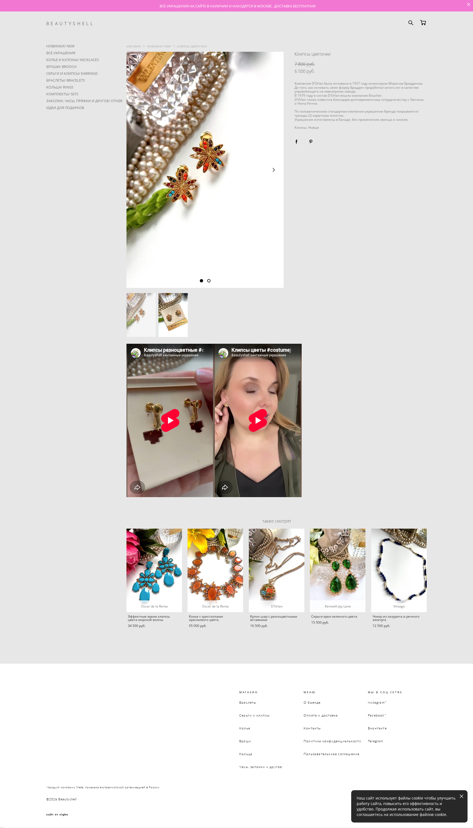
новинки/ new (159, 46)
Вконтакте (377, 728)
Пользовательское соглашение (331, 754)
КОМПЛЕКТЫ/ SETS (62, 93)
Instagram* (377, 702)
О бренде (312, 702)
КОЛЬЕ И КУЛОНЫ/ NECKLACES (72, 59)
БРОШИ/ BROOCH (61, 66)
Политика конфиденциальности (332, 741)
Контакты (312, 728)
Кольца (245, 754)
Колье (244, 728)
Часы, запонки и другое (260, 767)
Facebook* (377, 715)
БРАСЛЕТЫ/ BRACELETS (65, 80)
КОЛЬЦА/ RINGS (59, 87)
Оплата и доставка (321, 715)
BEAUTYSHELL (70, 23)
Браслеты (247, 702)
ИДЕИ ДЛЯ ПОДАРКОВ (65, 107)
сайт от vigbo (57, 814)
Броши (245, 741)
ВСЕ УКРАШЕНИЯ (60, 52)
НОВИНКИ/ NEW (60, 46)
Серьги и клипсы (254, 715)
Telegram (375, 741)
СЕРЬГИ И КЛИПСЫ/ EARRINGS (72, 73)
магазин (133, 46)
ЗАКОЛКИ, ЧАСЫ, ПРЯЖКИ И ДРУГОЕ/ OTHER (84, 100)
